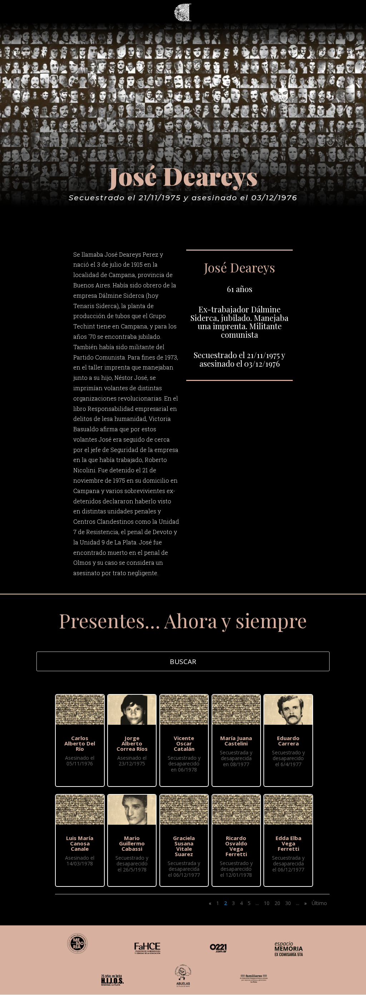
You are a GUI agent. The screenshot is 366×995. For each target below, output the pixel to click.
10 (266, 903)
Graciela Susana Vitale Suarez (184, 846)
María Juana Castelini (236, 740)
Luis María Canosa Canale (79, 843)
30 (288, 903)
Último (319, 903)
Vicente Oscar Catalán (184, 743)
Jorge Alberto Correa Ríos (132, 743)
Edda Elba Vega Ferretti (288, 843)
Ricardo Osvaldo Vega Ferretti (236, 846)
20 (277, 903)
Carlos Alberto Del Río (79, 743)
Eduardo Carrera (288, 740)
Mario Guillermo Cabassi (132, 843)
